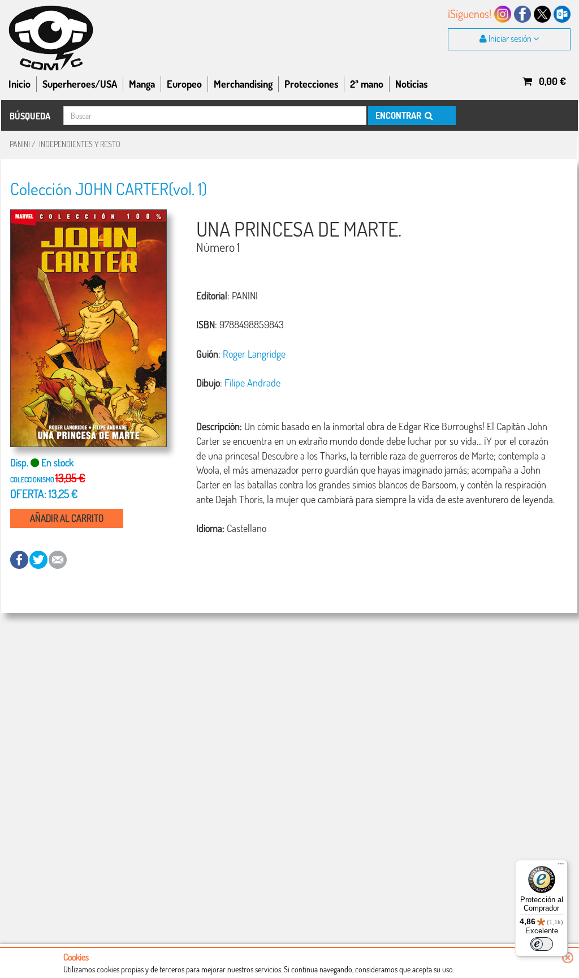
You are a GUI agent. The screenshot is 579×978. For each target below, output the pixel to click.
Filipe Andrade (252, 382)
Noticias (411, 84)
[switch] (541, 944)
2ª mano (366, 84)
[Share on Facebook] (19, 559)
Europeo (184, 84)
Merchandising (243, 84)
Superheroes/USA (79, 84)
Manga (142, 84)
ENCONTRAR (399, 115)
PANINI (20, 144)
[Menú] (561, 866)
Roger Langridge (254, 354)
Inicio (19, 84)
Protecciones (311, 84)
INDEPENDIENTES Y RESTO (79, 144)
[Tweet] (39, 559)
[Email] (58, 559)
